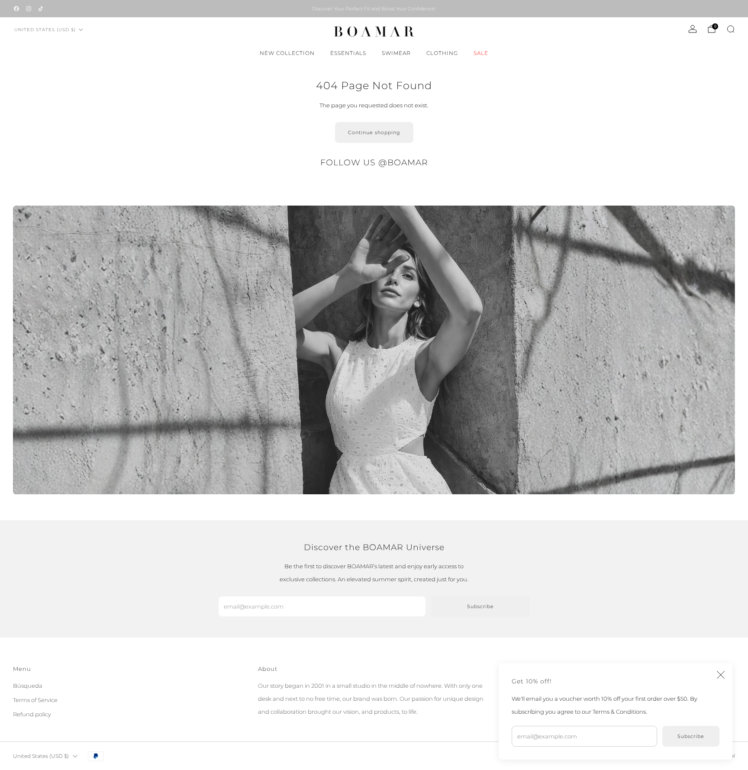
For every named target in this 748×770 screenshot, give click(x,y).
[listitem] (374, 8)
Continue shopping (374, 132)
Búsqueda (27, 685)
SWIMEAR (396, 53)
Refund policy (32, 714)
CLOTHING (442, 53)
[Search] (730, 29)
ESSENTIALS (348, 53)
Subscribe (690, 736)
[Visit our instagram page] (29, 9)
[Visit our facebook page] (16, 9)
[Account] (692, 29)
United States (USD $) (45, 29)
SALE (481, 53)
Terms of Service (35, 699)
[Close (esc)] (720, 674)
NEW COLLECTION (287, 53)
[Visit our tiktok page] (41, 9)
